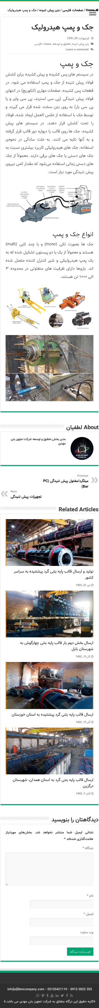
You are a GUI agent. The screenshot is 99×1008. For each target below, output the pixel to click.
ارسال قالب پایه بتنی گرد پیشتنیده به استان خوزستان (52, 715)
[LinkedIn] (57, 995)
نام (90, 895)
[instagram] (38, 995)
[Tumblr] (47, 995)
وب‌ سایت (86, 932)
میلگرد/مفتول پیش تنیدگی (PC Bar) (65, 481)
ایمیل (88, 914)
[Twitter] (62, 995)
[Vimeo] (43, 995)
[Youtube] (52, 995)
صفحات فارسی (72, 10)
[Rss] (71, 995)
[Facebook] (67, 995)
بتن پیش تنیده (49, 10)
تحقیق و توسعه (62, 44)
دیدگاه (87, 848)
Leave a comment (77, 49)
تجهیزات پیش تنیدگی (26, 494)
